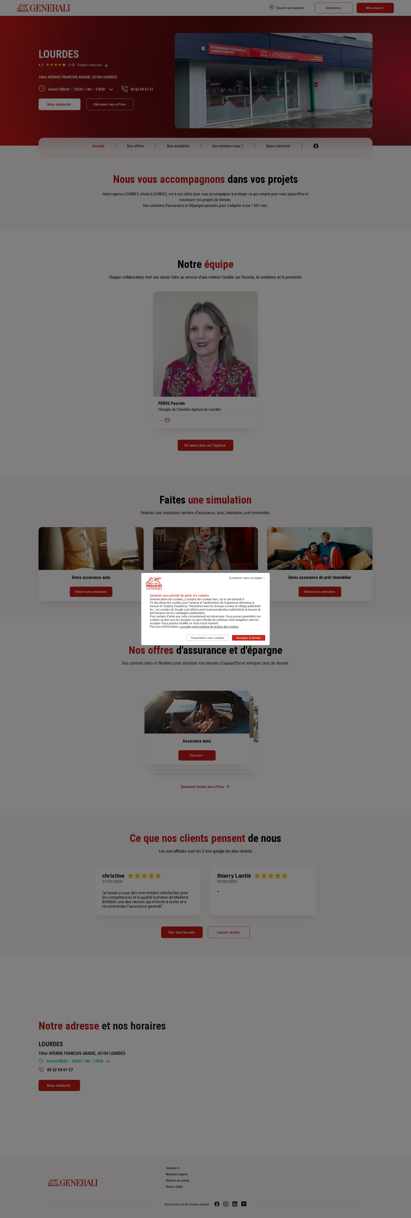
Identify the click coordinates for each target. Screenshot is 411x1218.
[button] (209, 626)
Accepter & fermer (248, 638)
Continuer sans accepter (245, 578)
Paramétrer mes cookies (207, 638)
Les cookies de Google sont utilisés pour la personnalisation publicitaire (199, 609)
